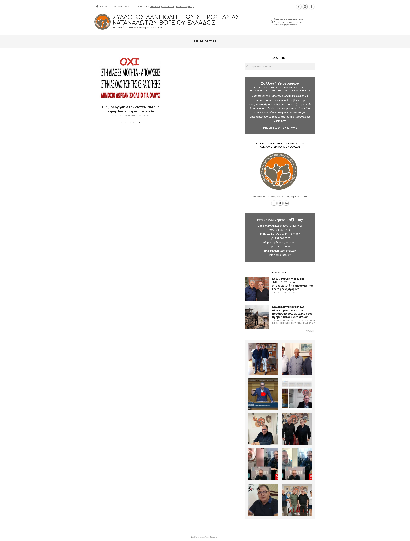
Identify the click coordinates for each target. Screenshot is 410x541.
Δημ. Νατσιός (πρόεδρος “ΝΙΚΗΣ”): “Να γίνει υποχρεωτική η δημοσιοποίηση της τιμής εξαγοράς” (293, 284)
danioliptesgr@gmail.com (162, 6)
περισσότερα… (131, 122)
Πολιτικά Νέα (309, 323)
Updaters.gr (214, 537)
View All (310, 331)
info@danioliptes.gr (185, 6)
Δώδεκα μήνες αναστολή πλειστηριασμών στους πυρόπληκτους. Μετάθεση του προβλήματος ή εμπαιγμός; (292, 312)
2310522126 (110, 6)
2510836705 (123, 6)
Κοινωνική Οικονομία (290, 323)
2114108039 (136, 6)
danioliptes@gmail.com (283, 250)
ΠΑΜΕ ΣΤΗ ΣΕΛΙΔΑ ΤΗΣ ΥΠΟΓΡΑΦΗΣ (280, 127)
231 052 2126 (283, 229)
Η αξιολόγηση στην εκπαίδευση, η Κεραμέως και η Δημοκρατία (131, 109)
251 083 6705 (283, 238)
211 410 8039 (283, 246)
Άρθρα (145, 115)
